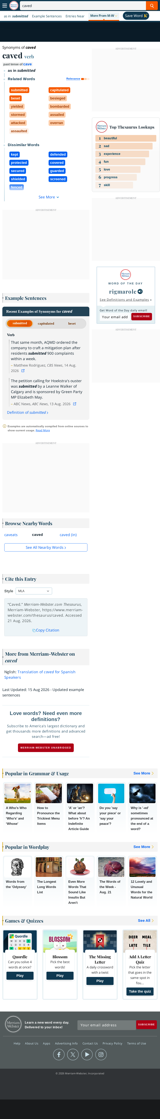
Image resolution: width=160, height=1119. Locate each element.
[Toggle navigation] (4, 6)
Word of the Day (125, 283)
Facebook (59, 1054)
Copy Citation (47, 630)
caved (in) (68, 534)
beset (72, 323)
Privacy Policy (113, 1043)
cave (27, 64)
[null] (140, 291)
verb (29, 56)
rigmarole (123, 291)
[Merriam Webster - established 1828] (13, 5)
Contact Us (91, 1043)
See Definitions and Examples (124, 300)
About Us (32, 1043)
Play (20, 976)
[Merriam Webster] (125, 274)
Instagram (101, 1054)
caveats (11, 534)
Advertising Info (67, 1043)
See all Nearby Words (44, 547)
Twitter (73, 1054)
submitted (20, 323)
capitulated (46, 323)
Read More (43, 430)
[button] (103, 16)
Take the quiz (140, 991)
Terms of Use (136, 1043)
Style (8, 591)
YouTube (87, 1054)
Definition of (26, 412)
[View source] (23, 370)
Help (17, 1043)
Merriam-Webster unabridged (45, 747)
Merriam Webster (13, 1024)
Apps (47, 1043)
